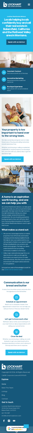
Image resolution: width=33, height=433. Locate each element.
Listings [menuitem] (4, 391)
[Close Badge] (26, 426)
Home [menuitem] (4, 384)
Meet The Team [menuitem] (7, 388)
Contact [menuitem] (5, 399)
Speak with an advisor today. (14, 269)
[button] (28, 4)
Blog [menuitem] (3, 395)
